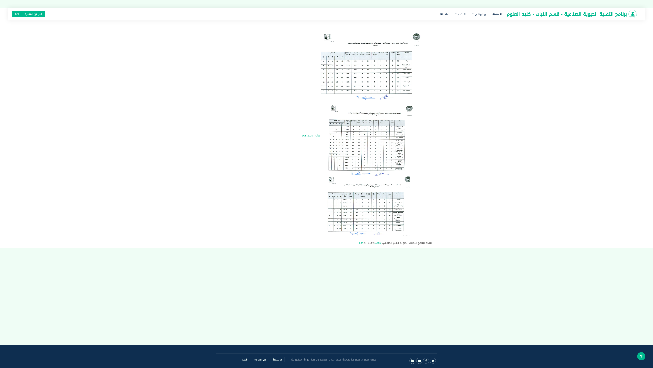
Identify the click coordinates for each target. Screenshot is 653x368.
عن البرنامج (260, 359)
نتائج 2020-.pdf (311, 135)
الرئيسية (497, 13)
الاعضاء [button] (461, 14)
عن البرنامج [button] (480, 14)
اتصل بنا (444, 13)
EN (17, 14)
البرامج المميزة (33, 14)
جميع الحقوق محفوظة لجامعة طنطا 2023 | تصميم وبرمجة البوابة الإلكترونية (333, 359)
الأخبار (245, 359)
